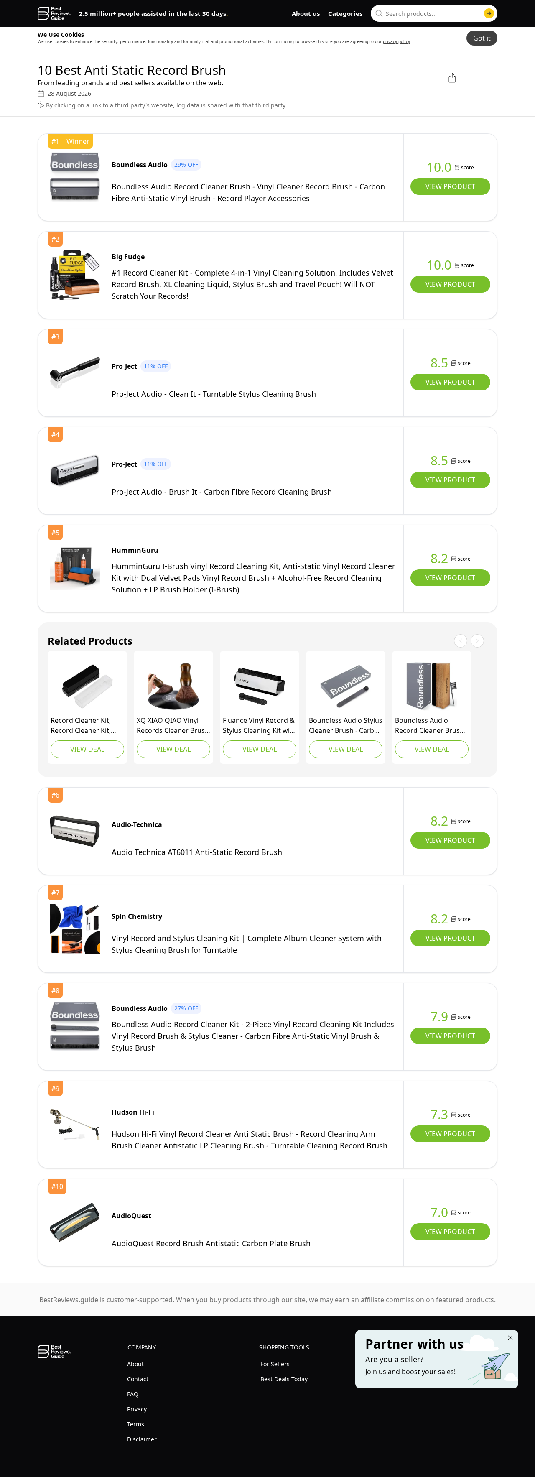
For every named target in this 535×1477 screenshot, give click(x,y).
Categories (345, 13)
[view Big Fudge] (75, 275)
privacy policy (396, 41)
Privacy (137, 1409)
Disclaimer (142, 1439)
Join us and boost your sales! (410, 1371)
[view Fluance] (259, 686)
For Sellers (275, 1364)
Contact (137, 1379)
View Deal (87, 749)
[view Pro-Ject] (75, 373)
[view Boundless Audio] (75, 177)
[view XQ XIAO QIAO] (173, 686)
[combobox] (434, 13)
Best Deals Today (284, 1379)
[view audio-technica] (75, 831)
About (135, 1364)
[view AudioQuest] (75, 1222)
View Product (450, 186)
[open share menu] (452, 78)
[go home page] (54, 13)
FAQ (132, 1394)
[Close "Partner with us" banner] (510, 1338)
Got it (482, 38)
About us (306, 13)
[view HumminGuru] (75, 568)
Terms (135, 1424)
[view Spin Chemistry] (75, 929)
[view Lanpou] (87, 686)
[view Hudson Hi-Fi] (75, 1124)
